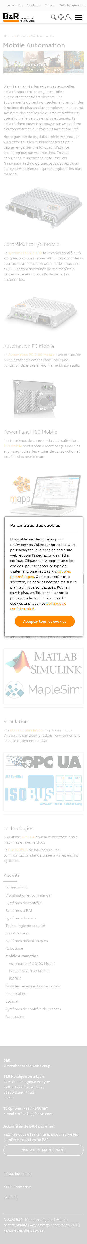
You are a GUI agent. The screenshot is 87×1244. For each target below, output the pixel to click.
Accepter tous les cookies (44, 621)
